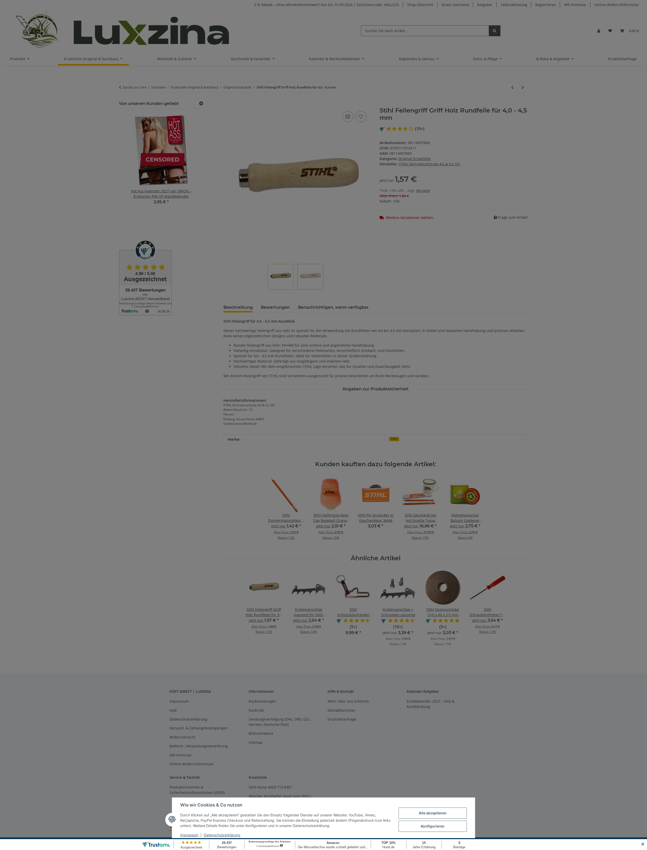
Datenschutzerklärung (222, 835)
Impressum (189, 835)
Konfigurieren (433, 826)
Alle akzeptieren (433, 813)
